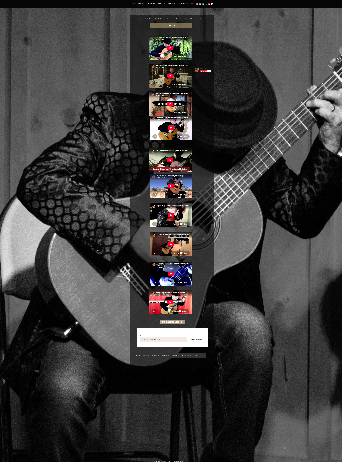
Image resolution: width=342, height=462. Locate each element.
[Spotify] (200, 4)
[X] (206, 4)
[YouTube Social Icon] (209, 4)
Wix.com (181, 461)
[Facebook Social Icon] (203, 4)
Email (141, 335)
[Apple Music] (197, 4)
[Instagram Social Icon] (212, 4)
